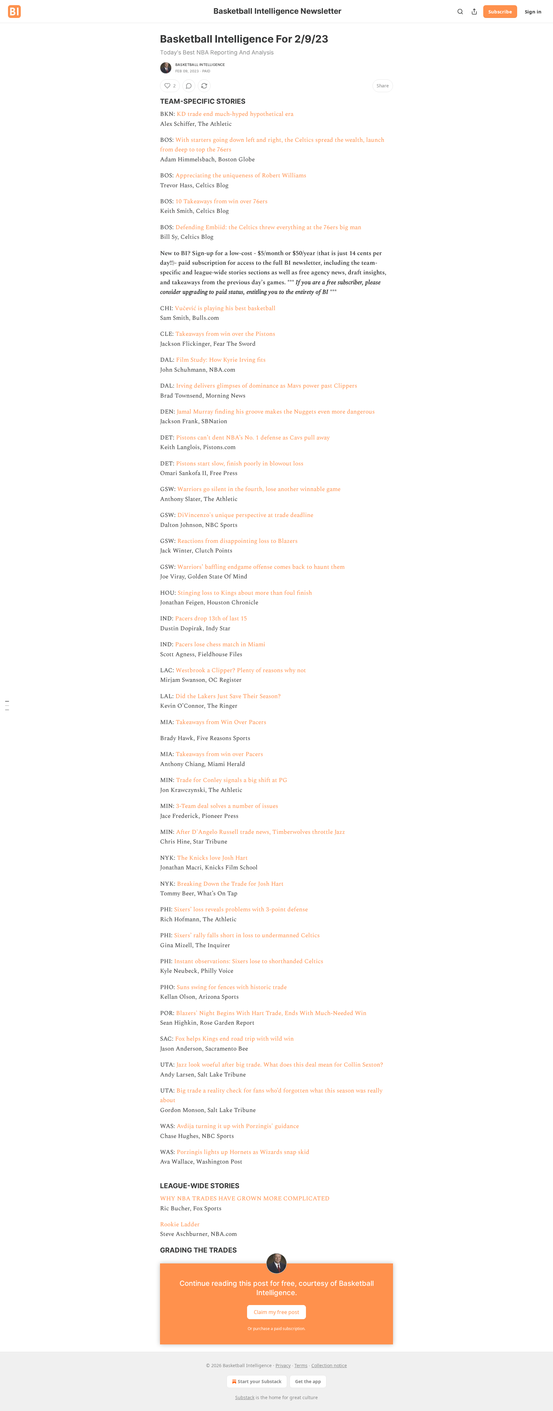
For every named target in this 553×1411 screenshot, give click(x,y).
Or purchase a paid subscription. (276, 1328)
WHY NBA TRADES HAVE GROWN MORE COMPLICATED (245, 1198)
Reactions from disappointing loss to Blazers (237, 541)
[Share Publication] (474, 11)
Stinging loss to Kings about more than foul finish (245, 593)
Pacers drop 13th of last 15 (211, 618)
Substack (244, 1397)
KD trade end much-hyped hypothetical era (235, 114)
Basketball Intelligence (200, 64)
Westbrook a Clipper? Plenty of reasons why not (241, 670)
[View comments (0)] (188, 85)
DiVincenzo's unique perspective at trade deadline (245, 515)
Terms (301, 1365)
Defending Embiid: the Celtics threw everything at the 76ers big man (268, 227)
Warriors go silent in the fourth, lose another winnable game (259, 489)
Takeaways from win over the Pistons (225, 334)
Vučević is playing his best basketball (225, 308)
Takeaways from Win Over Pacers (221, 722)
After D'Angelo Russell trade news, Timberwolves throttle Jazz (260, 832)
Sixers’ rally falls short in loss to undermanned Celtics (247, 935)
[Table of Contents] (7, 705)
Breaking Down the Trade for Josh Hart (230, 884)
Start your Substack (260, 1381)
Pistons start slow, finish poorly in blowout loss (239, 463)
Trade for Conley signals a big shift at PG (231, 780)
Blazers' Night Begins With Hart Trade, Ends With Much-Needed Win (271, 1013)
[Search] (460, 11)
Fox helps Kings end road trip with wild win (234, 1039)
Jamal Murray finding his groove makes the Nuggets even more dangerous (276, 411)
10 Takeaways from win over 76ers (221, 201)
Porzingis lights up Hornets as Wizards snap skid (243, 1152)
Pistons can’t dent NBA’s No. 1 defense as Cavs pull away (253, 437)
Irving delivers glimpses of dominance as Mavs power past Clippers (266, 386)
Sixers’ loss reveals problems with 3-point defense (241, 909)
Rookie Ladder (180, 1224)
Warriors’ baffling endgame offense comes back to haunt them (261, 567)
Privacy (283, 1365)
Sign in (533, 11)
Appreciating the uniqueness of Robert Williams (240, 175)
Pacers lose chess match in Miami (220, 644)
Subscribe (500, 11)
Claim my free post (276, 1312)
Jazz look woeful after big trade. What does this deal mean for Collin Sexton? (279, 1064)
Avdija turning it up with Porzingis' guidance (238, 1126)
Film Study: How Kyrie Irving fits (221, 360)
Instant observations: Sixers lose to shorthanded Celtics (248, 961)
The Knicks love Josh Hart (212, 858)
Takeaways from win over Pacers (219, 754)
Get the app (308, 1381)
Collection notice (329, 1365)
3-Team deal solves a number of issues (227, 806)
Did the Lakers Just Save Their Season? (228, 696)
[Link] (151, 101)
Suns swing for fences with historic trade (232, 987)
